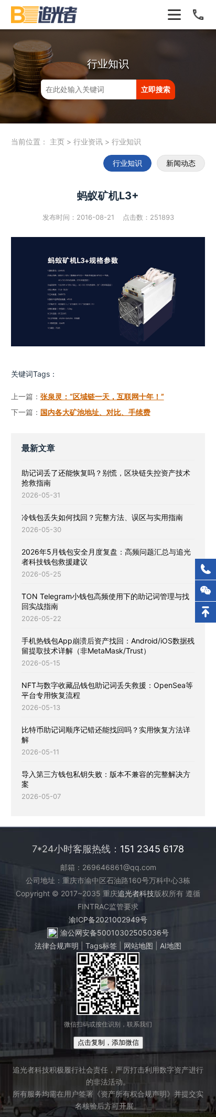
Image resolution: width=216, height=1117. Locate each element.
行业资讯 (88, 141)
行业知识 (126, 141)
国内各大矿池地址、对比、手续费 (95, 412)
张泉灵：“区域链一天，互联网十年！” (102, 396)
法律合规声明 (57, 945)
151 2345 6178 (152, 848)
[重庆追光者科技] (45, 14)
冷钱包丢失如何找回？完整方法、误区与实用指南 (102, 517)
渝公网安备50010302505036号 (114, 932)
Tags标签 (101, 945)
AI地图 (170, 945)
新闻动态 (181, 163)
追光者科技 (135, 893)
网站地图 (138, 945)
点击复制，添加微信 (108, 1042)
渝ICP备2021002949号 (108, 919)
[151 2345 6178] (205, 569)
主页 (57, 141)
